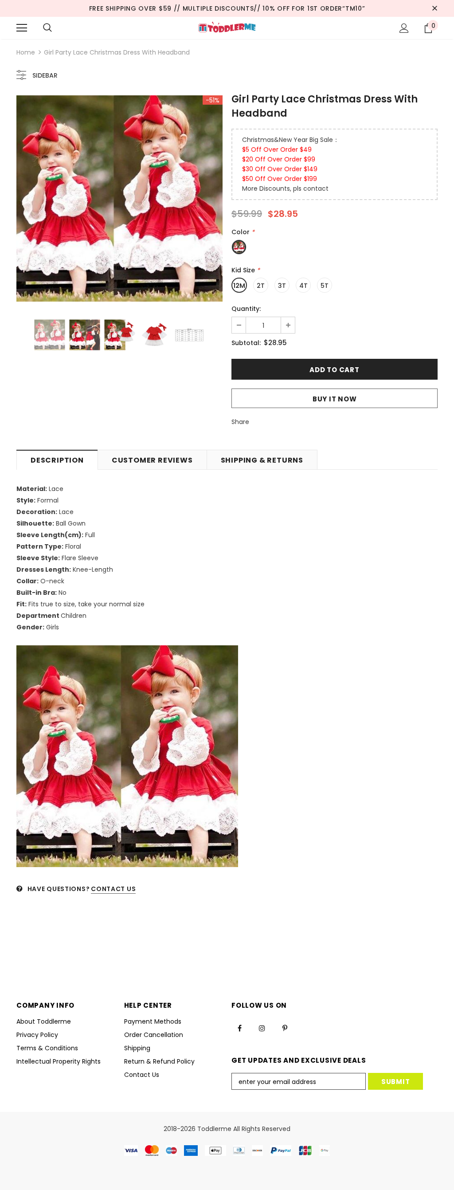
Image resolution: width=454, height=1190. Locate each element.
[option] (119, 198)
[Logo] (226, 27)
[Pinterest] (285, 1028)
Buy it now (335, 399)
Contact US (113, 888)
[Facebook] (239, 1028)
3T (282, 285)
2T (261, 285)
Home (25, 52)
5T (325, 285)
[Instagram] (262, 1028)
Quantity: (246, 308)
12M (239, 285)
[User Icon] (404, 28)
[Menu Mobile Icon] (21, 28)
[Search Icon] (47, 28)
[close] (434, 8)
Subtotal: (246, 342)
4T (303, 285)
